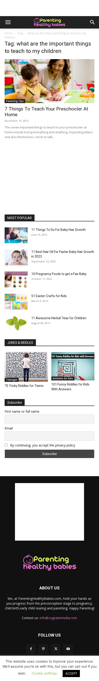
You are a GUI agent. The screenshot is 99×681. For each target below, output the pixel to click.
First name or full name (22, 411)
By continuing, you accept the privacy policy (42, 445)
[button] (7, 22)
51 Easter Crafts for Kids (49, 296)
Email (9, 428)
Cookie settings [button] (44, 673)
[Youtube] (68, 649)
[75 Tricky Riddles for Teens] (26, 367)
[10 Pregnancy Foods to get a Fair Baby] (16, 279)
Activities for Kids (63, 378)
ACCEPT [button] (71, 673)
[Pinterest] (43, 649)
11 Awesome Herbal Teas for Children (58, 318)
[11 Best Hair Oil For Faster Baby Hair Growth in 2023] (16, 257)
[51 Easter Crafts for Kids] (16, 302)
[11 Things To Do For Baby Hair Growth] (16, 235)
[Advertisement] (49, 8)
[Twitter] (55, 649)
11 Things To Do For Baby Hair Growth (58, 230)
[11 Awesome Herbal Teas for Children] (16, 323)
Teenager (11, 379)
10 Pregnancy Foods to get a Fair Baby (59, 274)
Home (9, 33)
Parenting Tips (15, 101)
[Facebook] (30, 649)
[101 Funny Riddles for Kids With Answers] (73, 366)
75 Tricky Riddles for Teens (24, 386)
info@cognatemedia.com (58, 618)
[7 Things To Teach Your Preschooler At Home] (49, 81)
